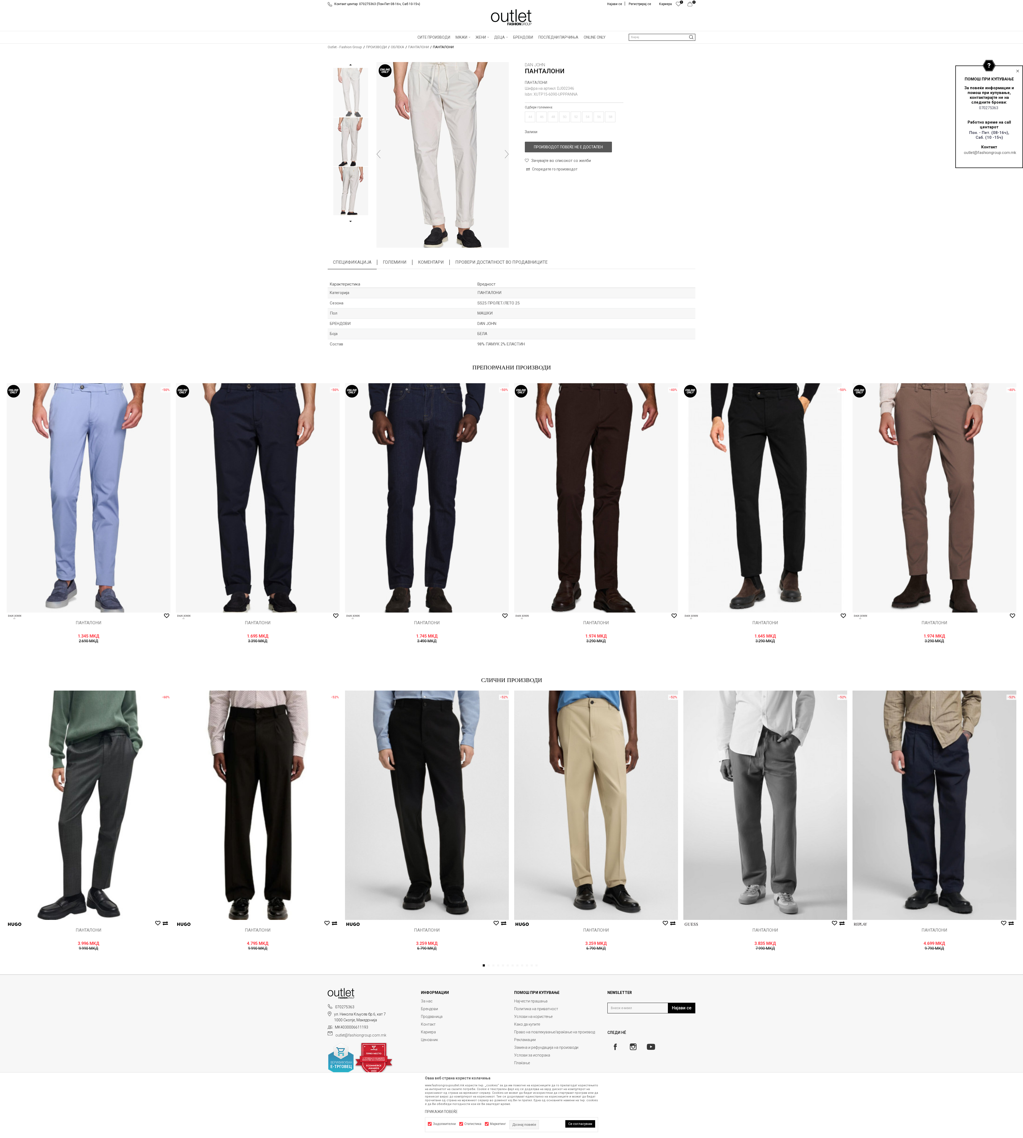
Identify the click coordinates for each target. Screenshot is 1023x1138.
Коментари (431, 262)
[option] (350, 92)
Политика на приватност (536, 1009)
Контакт (428, 1024)
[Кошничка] (691, 5)
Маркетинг (498, 1124)
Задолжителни (444, 1124)
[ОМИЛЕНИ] (678, 5)
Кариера (428, 1032)
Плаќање (522, 1063)
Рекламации (525, 1040)
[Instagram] (633, 1047)
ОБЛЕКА (397, 47)
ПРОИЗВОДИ (376, 47)
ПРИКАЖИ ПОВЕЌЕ (441, 1112)
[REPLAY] (860, 924)
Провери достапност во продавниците (501, 262)
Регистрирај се (640, 4)
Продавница (432, 1016)
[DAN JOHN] (14, 617)
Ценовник (429, 1040)
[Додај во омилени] (166, 616)
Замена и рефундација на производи (546, 1047)
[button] (662, 37)
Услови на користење (533, 1016)
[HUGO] (14, 924)
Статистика (472, 1124)
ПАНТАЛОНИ (418, 47)
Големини (395, 262)
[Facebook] (615, 1047)
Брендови (429, 1009)
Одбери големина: (539, 107)
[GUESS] (691, 924)
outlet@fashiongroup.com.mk (990, 152)
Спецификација (352, 262)
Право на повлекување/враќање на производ (554, 1032)
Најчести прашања (530, 1001)
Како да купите (527, 1024)
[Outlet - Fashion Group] (511, 17)
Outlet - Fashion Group (345, 47)
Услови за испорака (532, 1055)
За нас (427, 1001)
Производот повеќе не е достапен (568, 147)
